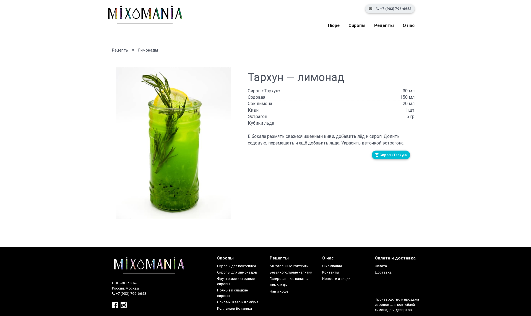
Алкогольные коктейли (289, 266)
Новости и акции (336, 278)
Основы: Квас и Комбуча (238, 302)
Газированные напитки (289, 278)
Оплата (381, 266)
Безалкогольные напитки (291, 272)
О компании (332, 266)
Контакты (330, 272)
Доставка (383, 272)
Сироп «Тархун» (393, 154)
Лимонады (148, 50)
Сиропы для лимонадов (237, 272)
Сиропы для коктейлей (236, 266)
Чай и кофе (279, 291)
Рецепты (384, 25)
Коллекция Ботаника (234, 308)
